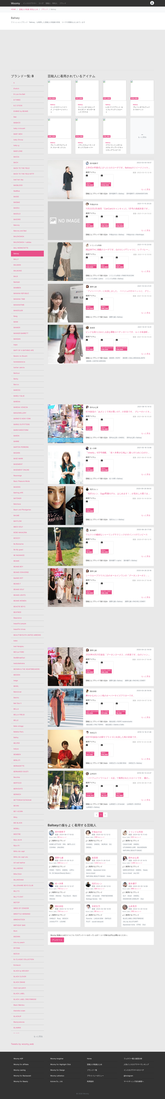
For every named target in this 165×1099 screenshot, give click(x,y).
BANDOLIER (18, 310)
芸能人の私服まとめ (94, 1064)
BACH (16, 162)
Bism (15, 931)
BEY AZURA (18, 811)
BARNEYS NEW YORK (22, 419)
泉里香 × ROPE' (114, 358)
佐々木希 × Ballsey (116, 478)
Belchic (16, 698)
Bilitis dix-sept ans (21, 857)
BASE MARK (18, 459)
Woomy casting (20, 1070)
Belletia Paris (18, 732)
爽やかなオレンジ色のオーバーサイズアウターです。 (110, 695)
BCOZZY (17, 538)
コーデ (41, 3)
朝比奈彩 (93, 691)
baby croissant (19, 128)
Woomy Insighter (56, 1059)
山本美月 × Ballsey (93, 807)
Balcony (17, 225)
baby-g (16, 145)
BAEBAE (17, 202)
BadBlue (17, 191)
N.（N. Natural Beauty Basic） (60, 873)
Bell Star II (17, 703)
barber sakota (19, 367)
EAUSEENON (142, 847)
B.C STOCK (18, 106)
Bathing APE (18, 493)
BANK (16, 322)
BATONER (17, 498)
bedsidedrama (19, 663)
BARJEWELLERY (20, 413)
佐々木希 (93, 448)
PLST (88, 922)
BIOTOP (17, 902)
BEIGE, (16, 686)
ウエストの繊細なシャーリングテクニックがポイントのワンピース (117, 534)
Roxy (59, 918)
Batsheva (17, 504)
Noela (145, 870)
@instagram (128, 1076)
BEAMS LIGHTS (20, 595)
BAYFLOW (18, 521)
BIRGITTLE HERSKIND (22, 914)
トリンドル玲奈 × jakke (94, 279)
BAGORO (17, 219)
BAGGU (16, 208)
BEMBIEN (17, 754)
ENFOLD (108, 918)
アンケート (57, 940)
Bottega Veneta (91, 899)
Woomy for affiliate (21, 1064)
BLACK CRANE (19, 982)
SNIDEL (97, 844)
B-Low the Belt (19, 94)
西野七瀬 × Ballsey (116, 317)
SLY (124, 896)
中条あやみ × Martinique (135, 234)
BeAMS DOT (18, 578)
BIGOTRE (17, 834)
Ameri (130, 896)
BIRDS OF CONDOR (21, 908)
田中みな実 (94, 407)
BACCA (16, 157)
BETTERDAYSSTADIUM (22, 800)
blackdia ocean (19, 1011)
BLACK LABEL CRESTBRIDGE (25, 999)
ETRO (139, 925)
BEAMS (16, 561)
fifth (64, 844)
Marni (75, 896)
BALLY (16, 259)
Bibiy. (16, 817)
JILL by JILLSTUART (130, 922)
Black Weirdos (19, 1005)
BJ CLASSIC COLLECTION (24, 959)
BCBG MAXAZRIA (20, 532)
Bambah (17, 282)
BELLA (16, 709)
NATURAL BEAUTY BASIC (132, 850)
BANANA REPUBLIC (21, 293)
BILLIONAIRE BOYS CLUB (23, 885)
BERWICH (17, 794)
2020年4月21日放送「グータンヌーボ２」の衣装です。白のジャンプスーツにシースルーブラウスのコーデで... (118, 654)
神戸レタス (71, 844)
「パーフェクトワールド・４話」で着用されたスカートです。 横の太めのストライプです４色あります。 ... (118, 778)
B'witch (16, 89)
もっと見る (145, 189)
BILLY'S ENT (18, 897)
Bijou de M (18, 840)
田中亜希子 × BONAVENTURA (137, 194)
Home (89, 1059)
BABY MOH (18, 134)
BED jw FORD (19, 652)
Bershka (17, 777)
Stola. (109, 876)
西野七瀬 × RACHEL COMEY (135, 601)
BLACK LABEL (19, 994)
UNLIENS (60, 847)
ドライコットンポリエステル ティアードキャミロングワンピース (114, 147)
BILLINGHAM (18, 880)
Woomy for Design (57, 1070)
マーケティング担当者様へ (134, 1081)
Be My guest (18, 550)
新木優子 (93, 530)
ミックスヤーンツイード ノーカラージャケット (59, 109)
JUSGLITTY (54, 922)
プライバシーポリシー (95, 1076)
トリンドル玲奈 (96, 245)
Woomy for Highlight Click (60, 1064)
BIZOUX (16, 954)
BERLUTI (17, 760)
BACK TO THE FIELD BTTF (24, 174)
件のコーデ (62, 837)
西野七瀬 (93, 287)
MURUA (104, 844)
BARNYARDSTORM (21, 430)
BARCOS (17, 390)
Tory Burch (67, 896)
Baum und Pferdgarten (22, 510)
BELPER (17, 743)
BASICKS (17, 487)
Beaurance (18, 618)
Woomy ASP (18, 1059)
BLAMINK (17, 1028)
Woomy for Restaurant (22, 1076)
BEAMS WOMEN (20, 601)
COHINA (53, 847)
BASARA (17, 453)
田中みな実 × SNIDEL (116, 438)
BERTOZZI (17, 783)
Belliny (16, 737)
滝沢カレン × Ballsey (116, 519)
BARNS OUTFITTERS (22, 424)
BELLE (16, 720)
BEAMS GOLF (19, 589)
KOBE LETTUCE (55, 844)
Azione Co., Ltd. (56, 1081)
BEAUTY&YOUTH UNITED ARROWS (27, 635)
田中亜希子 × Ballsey (116, 194)
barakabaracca (19, 362)
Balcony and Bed (20, 231)
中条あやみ (94, 204)
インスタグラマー (29, 3)
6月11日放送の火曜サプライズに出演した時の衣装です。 (112, 737)
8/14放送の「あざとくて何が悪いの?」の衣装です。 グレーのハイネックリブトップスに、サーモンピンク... (118, 411)
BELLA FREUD (19, 715)
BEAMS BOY (18, 567)
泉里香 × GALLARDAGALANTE (134, 358)
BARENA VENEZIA (21, 407)
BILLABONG (18, 868)
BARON (16, 436)
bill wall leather (19, 863)
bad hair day (18, 180)
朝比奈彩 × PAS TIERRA (94, 725)
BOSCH (65, 918)
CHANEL (89, 844)
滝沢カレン (94, 489)
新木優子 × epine (115, 560)
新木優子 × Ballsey (130, 560)
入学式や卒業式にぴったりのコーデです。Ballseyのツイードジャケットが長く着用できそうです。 (118, 167)
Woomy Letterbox (57, 1076)
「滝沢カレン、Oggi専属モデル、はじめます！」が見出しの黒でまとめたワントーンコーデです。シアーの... (118, 493)
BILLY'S (16, 891)
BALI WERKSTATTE (21, 248)
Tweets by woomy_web (22, 1044)
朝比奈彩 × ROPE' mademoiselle (120, 721)
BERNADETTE (19, 766)
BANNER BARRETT (21, 333)
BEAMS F (17, 584)
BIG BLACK (18, 823)
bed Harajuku (19, 646)
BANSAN (17, 339)
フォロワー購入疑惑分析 (133, 1059)
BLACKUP (17, 1016)
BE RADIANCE (19, 555)
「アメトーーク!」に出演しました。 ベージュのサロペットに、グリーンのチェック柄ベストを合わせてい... (118, 291)
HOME (13, 9)
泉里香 (92, 328)
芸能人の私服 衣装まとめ (28, 9)
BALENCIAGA (19, 236)
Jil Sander (96, 896)
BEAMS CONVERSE (21, 572)
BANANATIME (19, 305)
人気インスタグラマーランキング (136, 1064)
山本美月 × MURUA (134, 804)
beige (16, 680)
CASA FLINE (127, 844)
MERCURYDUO (128, 870)
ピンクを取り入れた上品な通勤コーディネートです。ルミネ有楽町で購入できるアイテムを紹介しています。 (118, 332)
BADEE (16, 197)
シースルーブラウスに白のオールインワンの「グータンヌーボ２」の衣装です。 (118, 575)
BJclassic (17, 965)
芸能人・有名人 (51, 3)
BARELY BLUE (19, 396)
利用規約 (90, 1081)
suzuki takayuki (97, 922)
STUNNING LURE (129, 847)
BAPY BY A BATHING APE (24, 350)
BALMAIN (17, 265)
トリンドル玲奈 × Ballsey (114, 279)
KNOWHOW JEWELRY (131, 899)
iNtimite (58, 896)
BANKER (17, 328)
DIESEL (89, 847)
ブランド (62, 3)
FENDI (52, 870)
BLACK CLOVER (20, 977)
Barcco (16, 384)
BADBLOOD (18, 185)
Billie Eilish (18, 874)
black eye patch (20, 988)
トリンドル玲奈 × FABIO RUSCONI (121, 275)
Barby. (16, 379)
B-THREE (17, 100)
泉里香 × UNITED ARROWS (96, 361)
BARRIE (16, 441)
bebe (15, 641)
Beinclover (18, 692)
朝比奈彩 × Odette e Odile (115, 725)
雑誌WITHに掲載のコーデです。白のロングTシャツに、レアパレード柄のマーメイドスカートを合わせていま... (118, 249)
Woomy (15, 3)
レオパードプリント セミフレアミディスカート (114, 109)
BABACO (17, 123)
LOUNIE (62, 922)
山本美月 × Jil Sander (117, 804)
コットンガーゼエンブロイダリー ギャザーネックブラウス (86, 109)
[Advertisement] (82, 50)
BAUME (16, 515)
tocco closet (90, 873)
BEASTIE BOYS (19, 607)
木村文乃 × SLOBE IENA (117, 763)
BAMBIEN (17, 288)
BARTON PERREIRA (21, 447)
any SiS (136, 873)
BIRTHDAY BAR (19, 925)
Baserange (18, 476)
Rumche (89, 918)
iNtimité (52, 899)
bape (15, 345)
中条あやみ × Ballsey (116, 234)
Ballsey (52, 104)
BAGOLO (17, 214)
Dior (142, 899)
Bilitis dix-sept (19, 851)
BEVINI (16, 806)
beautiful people (20, 624)
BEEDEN (17, 675)
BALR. (16, 276)
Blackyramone (19, 1022)
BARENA (17, 402)
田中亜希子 (94, 163)
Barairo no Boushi (20, 356)
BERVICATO (18, 789)
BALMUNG (18, 271)
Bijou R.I (17, 846)
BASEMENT (18, 464)
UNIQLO (52, 918)
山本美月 (93, 774)
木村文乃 (93, 733)
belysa (16, 749)
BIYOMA (17, 948)
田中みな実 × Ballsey (134, 438)
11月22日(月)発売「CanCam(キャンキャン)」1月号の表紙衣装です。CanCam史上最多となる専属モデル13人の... (118, 208)
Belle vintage (18, 726)
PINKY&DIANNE (107, 896)
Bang (15, 316)
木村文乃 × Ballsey (135, 763)
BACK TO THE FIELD (22, 168)
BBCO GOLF (18, 527)
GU (110, 844)
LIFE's (72, 870)
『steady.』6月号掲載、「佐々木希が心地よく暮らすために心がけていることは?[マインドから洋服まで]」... (118, 452)
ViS (100, 899)
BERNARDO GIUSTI (21, 772)
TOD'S (58, 870)
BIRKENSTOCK (19, 920)
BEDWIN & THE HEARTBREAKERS (27, 669)
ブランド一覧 (92, 1070)
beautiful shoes (20, 629)
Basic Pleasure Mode (22, 481)
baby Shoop (18, 140)
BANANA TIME (19, 299)
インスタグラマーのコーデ (134, 1070)
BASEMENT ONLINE (21, 470)
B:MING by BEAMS (21, 111)
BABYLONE (18, 151)
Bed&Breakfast (19, 658)
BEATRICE (17, 612)
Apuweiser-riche (99, 870)
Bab (15, 117)
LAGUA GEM (98, 918)
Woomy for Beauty (21, 1081)
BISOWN (17, 937)
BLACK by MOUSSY (21, 971)
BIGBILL (16, 828)
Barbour (17, 373)
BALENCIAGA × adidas (22, 242)
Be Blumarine (18, 544)
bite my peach (19, 942)
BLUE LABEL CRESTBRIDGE (133, 918)
